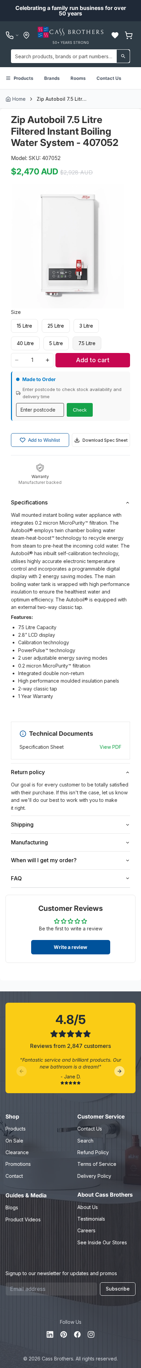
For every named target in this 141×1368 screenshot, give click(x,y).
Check (80, 410)
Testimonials (91, 1219)
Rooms (78, 78)
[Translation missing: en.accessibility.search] (123, 56)
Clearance (17, 1152)
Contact (14, 1176)
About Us (87, 1207)
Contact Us (109, 78)
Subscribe (118, 1289)
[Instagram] (91, 1334)
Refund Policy (93, 1152)
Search (85, 1141)
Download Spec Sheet (105, 440)
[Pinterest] (64, 1334)
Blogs (11, 1207)
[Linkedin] (50, 1334)
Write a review (70, 947)
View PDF (110, 747)
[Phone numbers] (12, 35)
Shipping (22, 824)
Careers (86, 1230)
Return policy (28, 772)
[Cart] (129, 35)
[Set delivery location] (26, 35)
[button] (115, 35)
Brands (52, 78)
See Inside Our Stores (102, 1242)
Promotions (18, 1164)
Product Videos (23, 1219)
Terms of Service (96, 1164)
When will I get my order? (44, 860)
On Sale (14, 1141)
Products (23, 78)
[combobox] (70, 56)
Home (19, 99)
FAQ (16, 878)
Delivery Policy (94, 1176)
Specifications (29, 502)
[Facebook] (77, 1334)
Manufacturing (29, 842)
